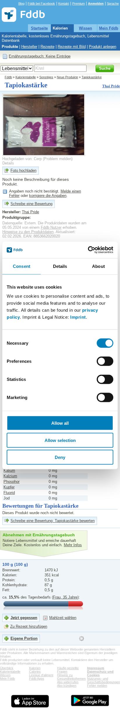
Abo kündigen (66, 685)
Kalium (9, 470)
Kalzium (10, 476)
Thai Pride (111, 86)
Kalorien (34, 668)
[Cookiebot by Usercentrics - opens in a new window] (87, 250)
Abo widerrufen (67, 682)
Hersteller (29, 46)
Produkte (10, 46)
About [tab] (98, 265)
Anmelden (96, 3)
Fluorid (9, 492)
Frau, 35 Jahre (65, 597)
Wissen (85, 28)
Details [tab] (60, 265)
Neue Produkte (67, 77)
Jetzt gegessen (23, 617)
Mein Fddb (108, 28)
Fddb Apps (36, 678)
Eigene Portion (24, 638)
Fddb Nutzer (51, 227)
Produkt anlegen (102, 46)
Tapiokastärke (92, 77)
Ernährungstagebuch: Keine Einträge (39, 56)
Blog (21, 3)
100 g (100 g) (15, 564)
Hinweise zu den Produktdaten (28, 232)
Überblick (6, 668)
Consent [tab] (21, 265)
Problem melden (57, 159)
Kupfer (9, 487)
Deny (60, 457)
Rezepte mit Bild (72, 46)
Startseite (39, 28)
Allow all (60, 423)
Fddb (8, 77)
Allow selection (60, 440)
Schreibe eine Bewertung (31, 204)
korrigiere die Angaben (47, 195)
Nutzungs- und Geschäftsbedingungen (103, 680)
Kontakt (63, 3)
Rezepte (47, 46)
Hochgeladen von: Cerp (22, 159)
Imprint (78, 317)
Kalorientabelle (66, 28)
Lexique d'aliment (41, 675)
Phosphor (11, 481)
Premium (78, 3)
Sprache (113, 3)
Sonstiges (46, 77)
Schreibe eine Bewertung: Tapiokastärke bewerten (52, 520)
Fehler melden (97, 685)
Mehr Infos (73, 545)
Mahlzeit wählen (62, 617)
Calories (35, 671)
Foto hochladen (23, 170)
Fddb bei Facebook (41, 3)
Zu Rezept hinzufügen (28, 626)
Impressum (95, 668)
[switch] (105, 361)
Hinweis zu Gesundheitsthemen (71, 676)
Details (8, 163)
